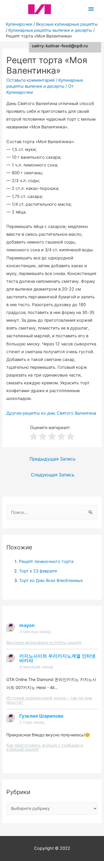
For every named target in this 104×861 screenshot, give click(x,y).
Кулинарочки (19, 24)
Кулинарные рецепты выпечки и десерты (50, 30)
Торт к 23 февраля (38, 571)
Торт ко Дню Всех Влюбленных (51, 580)
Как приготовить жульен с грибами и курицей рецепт (44, 747)
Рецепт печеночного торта (46, 561)
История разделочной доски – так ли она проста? (49, 700)
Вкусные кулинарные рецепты (67, 24)
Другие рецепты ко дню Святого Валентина (51, 413)
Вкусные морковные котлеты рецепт (44, 642)
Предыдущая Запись (52, 459)
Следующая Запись (53, 475)
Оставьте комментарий (30, 80)
